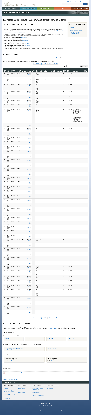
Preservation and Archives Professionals (23, 390)
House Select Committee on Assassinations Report (76, 33)
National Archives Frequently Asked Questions (37, 389)
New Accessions (50, 388)
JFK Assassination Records (21, 15)
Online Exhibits (7, 398)
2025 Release (9, 339)
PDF (28, 74)
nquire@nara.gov (11, 360)
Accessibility (35, 410)
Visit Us (63, 8)
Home (5, 15)
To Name (41, 71)
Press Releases (51, 349)
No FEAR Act (57, 410)
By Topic (5, 387)
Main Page (72, 27)
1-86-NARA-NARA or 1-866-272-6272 (45, 413)
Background (72, 29)
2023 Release (30, 339)
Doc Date (29, 71)
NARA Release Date (13, 70)
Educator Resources (45, 8)
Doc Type (33, 69)
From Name (45, 71)
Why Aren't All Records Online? (38, 395)
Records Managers (21, 392)
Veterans (20, 394)
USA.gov (61, 410)
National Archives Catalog (9, 391)
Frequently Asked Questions (14, 349)
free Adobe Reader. (17, 372)
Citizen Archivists (70, 1)
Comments (75, 71)
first (34, 63)
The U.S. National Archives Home (20, 4)
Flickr (51, 405)
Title (51, 71)
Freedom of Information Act (49, 410)
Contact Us (85, 1)
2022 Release (51, 339)
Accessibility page (32, 373)
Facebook (39, 405)
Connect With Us (45, 403)
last (57, 63)
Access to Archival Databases (9, 394)
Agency (24, 71)
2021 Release (72, 339)
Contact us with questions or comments (10, 379)
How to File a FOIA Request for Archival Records (38, 397)
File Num (37, 71)
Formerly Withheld (19, 71)
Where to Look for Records (37, 394)
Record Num (8, 71)
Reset (86, 66)
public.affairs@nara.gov (55, 360)
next (55, 63)
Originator (59, 71)
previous (37, 63)
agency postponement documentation (30, 335)
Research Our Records (10, 8)
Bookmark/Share (78, 1)
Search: (64, 66)
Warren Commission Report (76, 30)
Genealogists (20, 387)
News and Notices (50, 387)
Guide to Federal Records (37, 391)
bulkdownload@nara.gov (53, 328)
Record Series (64, 71)
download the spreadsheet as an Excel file (47, 57)
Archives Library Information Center (9, 396)
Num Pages (54, 71)
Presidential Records (8, 393)
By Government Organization (9, 390)
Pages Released (85, 71)
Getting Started (35, 387)
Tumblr (45, 405)
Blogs (49, 405)
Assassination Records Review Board (77, 34)
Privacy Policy (40, 410)
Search (85, 4)
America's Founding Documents (80, 8)
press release (23, 37)
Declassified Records (36, 392)
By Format (6, 388)
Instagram (43, 405)
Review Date (68, 71)
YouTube (47, 405)
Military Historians (21, 388)
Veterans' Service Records (28, 8)
